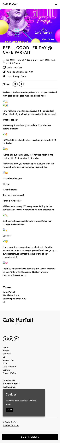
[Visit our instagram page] (16, 338)
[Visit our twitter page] (15, 83)
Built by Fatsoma (11, 425)
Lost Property (9, 366)
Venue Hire (8, 360)
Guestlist (7, 353)
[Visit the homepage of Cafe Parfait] (10, 4)
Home (5, 347)
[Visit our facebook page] (21, 83)
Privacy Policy (9, 372)
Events (6, 350)
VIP (4, 356)
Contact (6, 369)
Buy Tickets (30, 437)
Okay (9, 410)
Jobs (5, 363)
